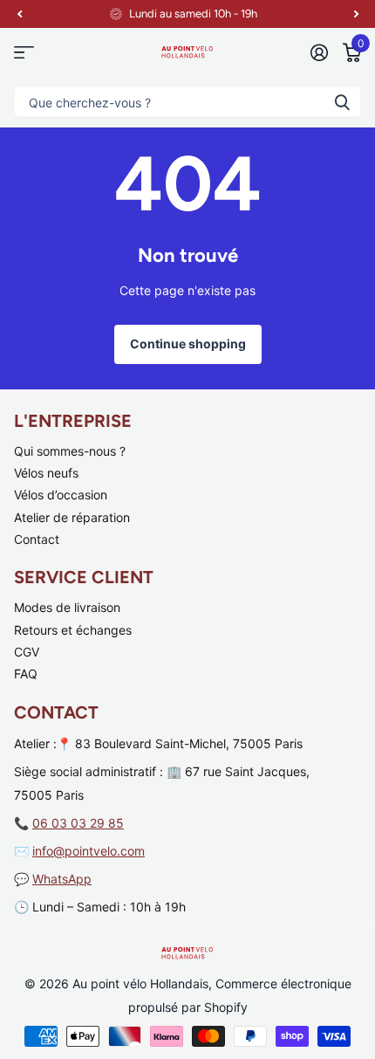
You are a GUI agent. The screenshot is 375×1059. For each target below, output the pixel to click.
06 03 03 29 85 (78, 822)
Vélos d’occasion (60, 494)
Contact (36, 539)
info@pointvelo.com (88, 850)
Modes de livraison (67, 607)
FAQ (26, 673)
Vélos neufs (46, 472)
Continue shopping (188, 343)
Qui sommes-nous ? (70, 451)
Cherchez (342, 101)
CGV (26, 651)
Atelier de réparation (72, 517)
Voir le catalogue (24, 52)
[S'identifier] (319, 52)
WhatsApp (62, 878)
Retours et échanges (73, 629)
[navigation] (19, 13)
